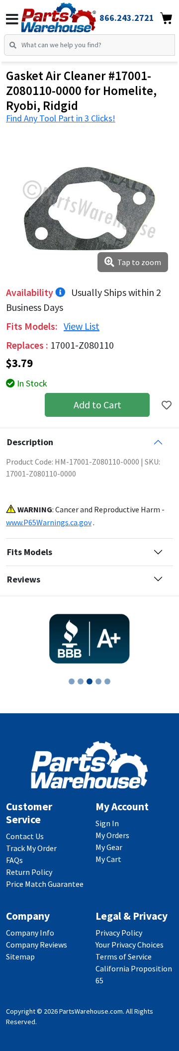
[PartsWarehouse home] (72, 14)
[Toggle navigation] (12, 19)
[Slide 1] (72, 681)
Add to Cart (97, 404)
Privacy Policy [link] (118, 933)
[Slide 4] (98, 681)
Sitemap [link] (20, 956)
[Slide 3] (89, 681)
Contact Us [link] (25, 836)
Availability (30, 292)
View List (81, 326)
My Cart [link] (108, 859)
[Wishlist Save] (167, 405)
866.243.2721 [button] (126, 17)
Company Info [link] (30, 933)
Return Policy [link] (29, 872)
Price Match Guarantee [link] (45, 884)
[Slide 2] (81, 681)
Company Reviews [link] (36, 945)
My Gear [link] (108, 847)
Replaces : (28, 345)
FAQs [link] (14, 860)
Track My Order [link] (31, 848)
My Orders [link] (112, 835)
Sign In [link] (107, 823)
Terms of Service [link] (123, 956)
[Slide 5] (107, 681)
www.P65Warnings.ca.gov (48, 522)
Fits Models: (33, 326)
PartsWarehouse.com (91, 1011)
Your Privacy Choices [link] (129, 945)
